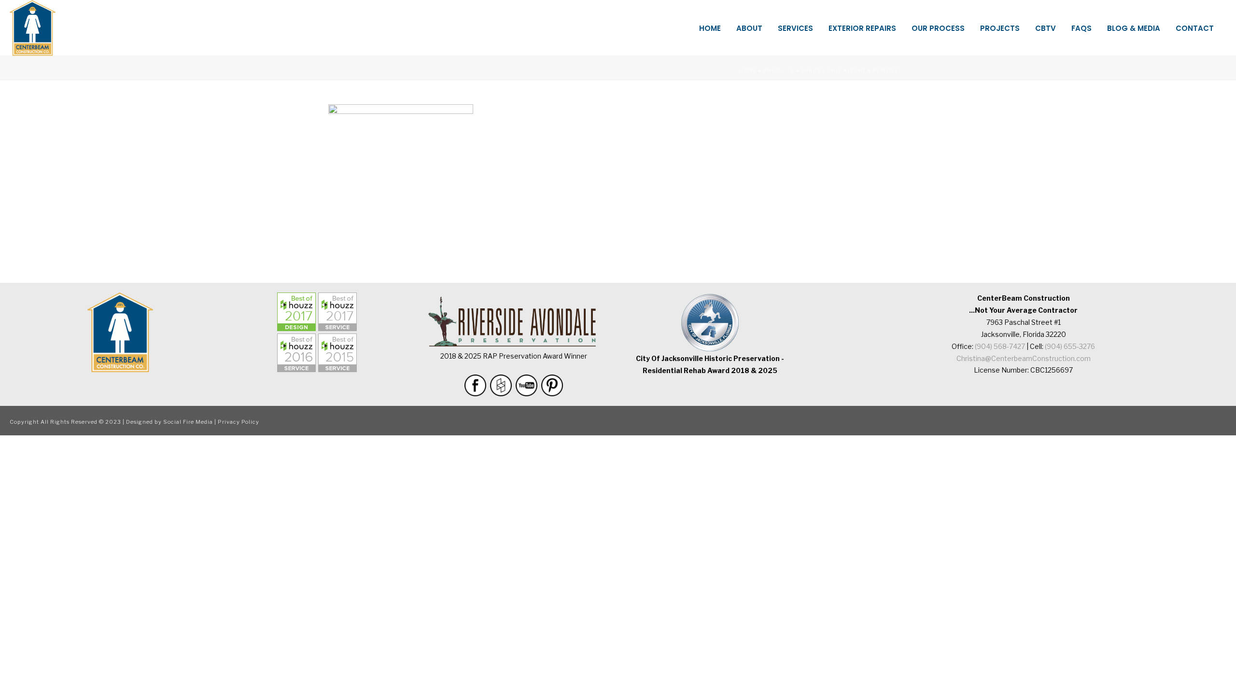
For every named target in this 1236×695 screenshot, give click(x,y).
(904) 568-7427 (1000, 346)
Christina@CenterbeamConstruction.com (1023, 358)
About (749, 28)
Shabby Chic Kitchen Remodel (851, 70)
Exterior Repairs (862, 28)
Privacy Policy (238, 421)
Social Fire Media (188, 421)
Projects (1000, 28)
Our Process (938, 28)
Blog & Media (1133, 28)
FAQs (1081, 28)
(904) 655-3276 (1070, 346)
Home (710, 28)
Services (795, 28)
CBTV (1045, 28)
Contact (1195, 28)
